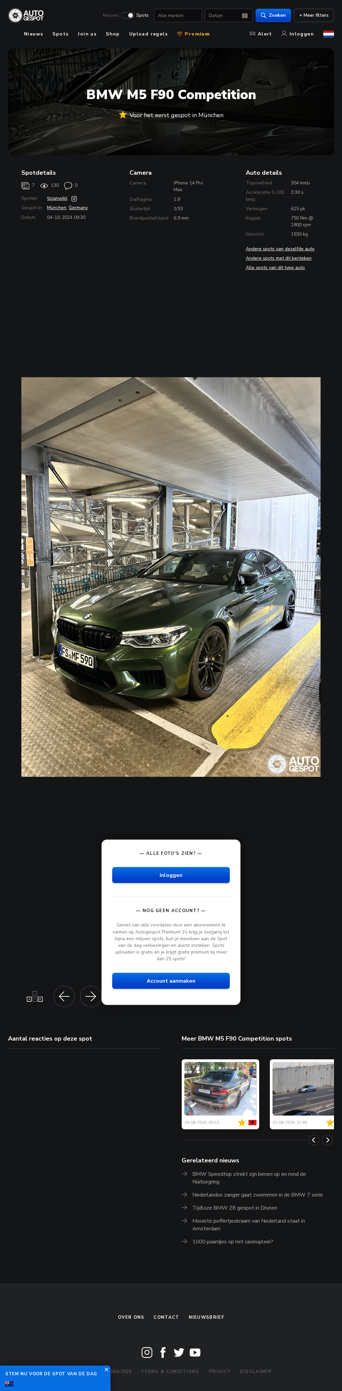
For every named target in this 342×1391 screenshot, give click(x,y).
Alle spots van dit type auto (275, 267)
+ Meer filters (314, 15)
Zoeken (277, 15)
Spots (142, 15)
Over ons (131, 1317)
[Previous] (314, 1140)
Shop (113, 34)
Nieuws (111, 15)
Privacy (220, 1372)
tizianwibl (57, 198)
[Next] (327, 1140)
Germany (78, 207)
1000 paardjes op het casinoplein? (232, 1241)
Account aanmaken (171, 981)
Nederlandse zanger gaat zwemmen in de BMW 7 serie (257, 1195)
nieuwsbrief (206, 1317)
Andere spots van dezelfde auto (280, 249)
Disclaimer (256, 1372)
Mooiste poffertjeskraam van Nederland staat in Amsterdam (248, 1224)
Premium (196, 34)
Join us (87, 34)
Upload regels (148, 34)
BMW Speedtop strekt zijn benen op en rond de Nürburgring (249, 1177)
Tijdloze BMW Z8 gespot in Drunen (234, 1208)
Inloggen (302, 34)
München (56, 207)
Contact (166, 1317)
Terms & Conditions (170, 1372)
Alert (265, 34)
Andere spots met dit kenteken (279, 258)
